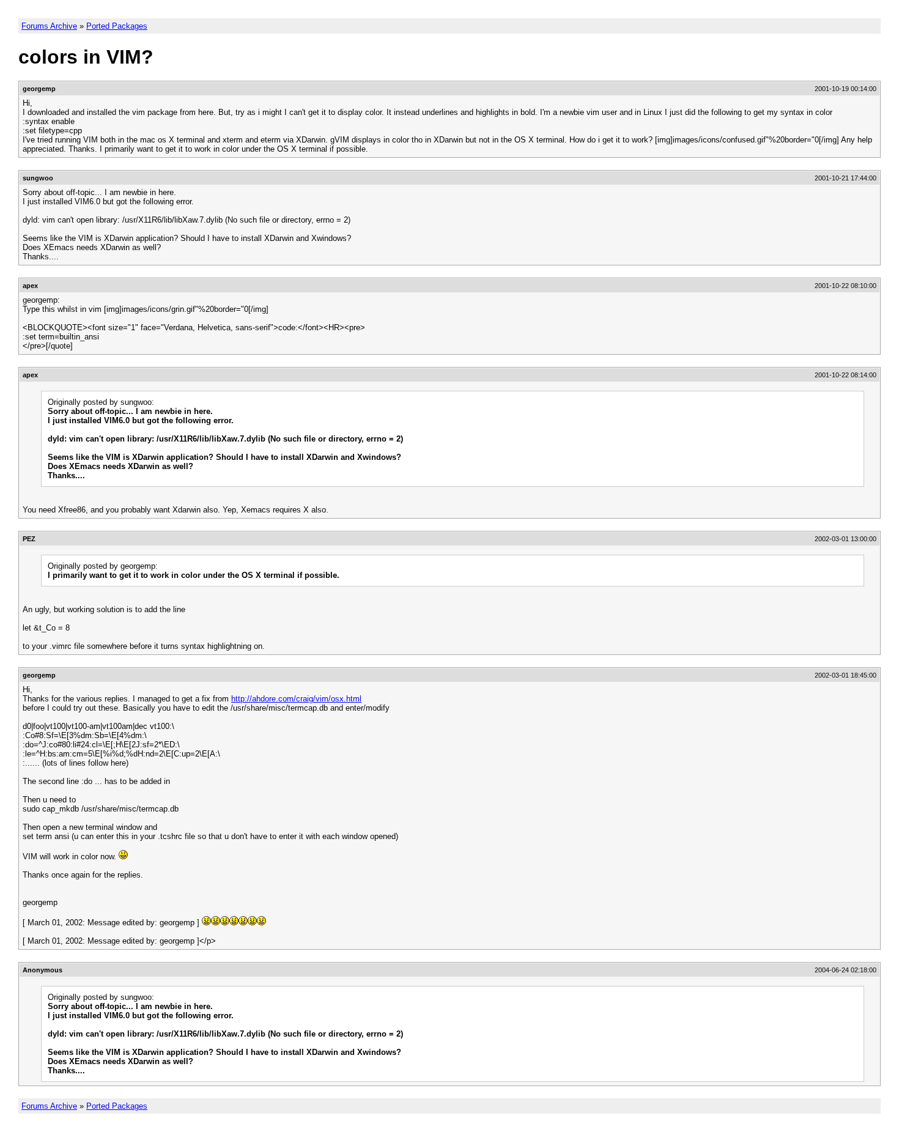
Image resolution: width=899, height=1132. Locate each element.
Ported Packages (116, 26)
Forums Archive (49, 26)
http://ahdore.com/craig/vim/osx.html (296, 698)
